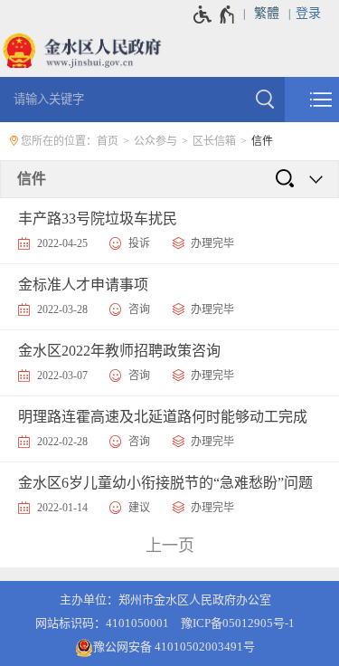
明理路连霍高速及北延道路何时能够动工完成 (162, 416)
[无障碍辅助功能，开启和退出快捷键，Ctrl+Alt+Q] (215, 14)
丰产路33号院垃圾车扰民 (97, 218)
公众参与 (155, 141)
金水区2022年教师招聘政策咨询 (119, 350)
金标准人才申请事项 (83, 284)
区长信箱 (214, 141)
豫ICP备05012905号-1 (238, 623)
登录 (308, 13)
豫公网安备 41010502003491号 (174, 646)
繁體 (266, 13)
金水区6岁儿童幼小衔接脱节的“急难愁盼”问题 (165, 482)
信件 (262, 141)
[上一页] (169, 546)
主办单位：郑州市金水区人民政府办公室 (165, 599)
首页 (107, 141)
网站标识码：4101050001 (102, 623)
